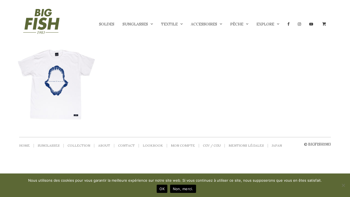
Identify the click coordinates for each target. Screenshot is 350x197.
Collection (79, 145)
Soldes (106, 24)
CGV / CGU (212, 145)
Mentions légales (246, 145)
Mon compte (183, 145)
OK (162, 189)
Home (24, 145)
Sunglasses (135, 24)
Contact (126, 145)
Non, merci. (183, 189)
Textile (169, 24)
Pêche (236, 24)
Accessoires (204, 24)
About (104, 145)
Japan (277, 145)
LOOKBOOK (153, 145)
